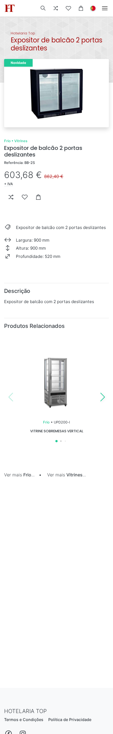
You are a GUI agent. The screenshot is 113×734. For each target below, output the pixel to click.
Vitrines (20, 141)
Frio (7, 141)
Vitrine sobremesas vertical (56, 431)
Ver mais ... (19, 474)
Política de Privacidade (69, 719)
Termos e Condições (23, 719)
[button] (43, 8)
